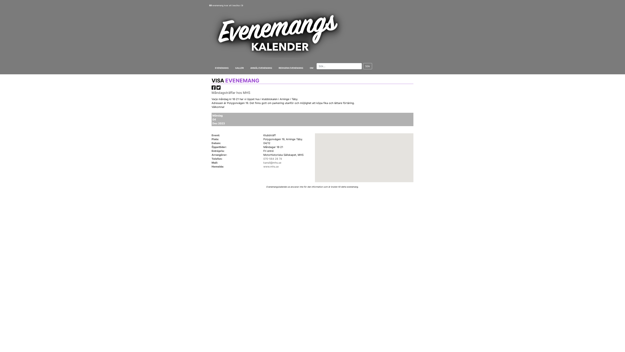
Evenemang (222, 68)
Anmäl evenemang (261, 68)
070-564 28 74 (272, 158)
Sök (367, 66)
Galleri (239, 68)
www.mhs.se (271, 166)
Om (311, 68)
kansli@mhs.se (272, 162)
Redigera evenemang (291, 68)
